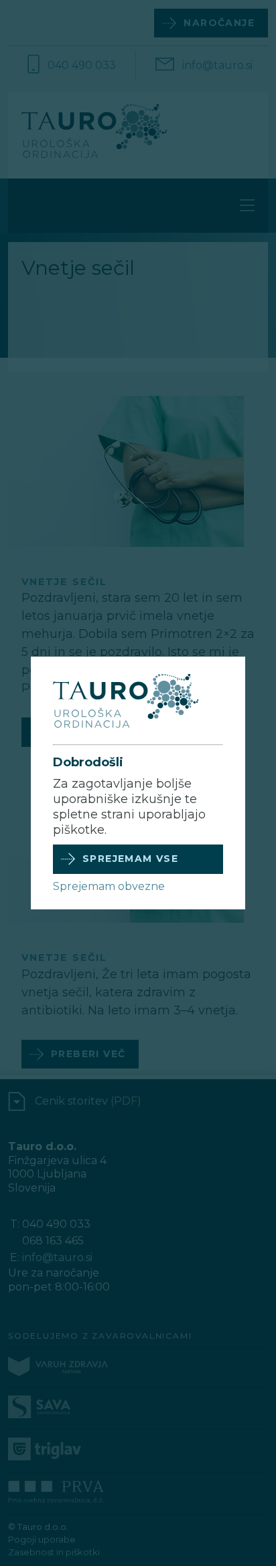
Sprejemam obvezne (109, 886)
